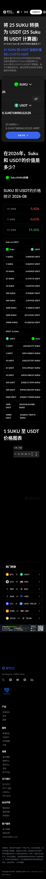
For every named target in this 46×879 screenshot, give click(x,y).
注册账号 (36, 12)
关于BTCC (7, 784)
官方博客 (6, 757)
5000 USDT (8, 406)
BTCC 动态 (7, 788)
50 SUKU (10, 286)
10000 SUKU (12, 322)
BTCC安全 (7, 796)
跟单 (4, 720)
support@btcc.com (10, 837)
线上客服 (6, 829)
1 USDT (9, 346)
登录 (26, 12)
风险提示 (6, 815)
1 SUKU (9, 256)
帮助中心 (6, 761)
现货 (4, 716)
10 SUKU (10, 271)
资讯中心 (6, 764)
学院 (4, 768)
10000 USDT (9, 416)
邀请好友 (6, 733)
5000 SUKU (11, 315)
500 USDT (10, 389)
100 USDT (10, 382)
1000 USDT (11, 397)
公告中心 (6, 792)
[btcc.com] (8, 12)
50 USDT (10, 375)
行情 (4, 745)
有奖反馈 (6, 833)
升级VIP (6, 737)
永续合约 (6, 712)
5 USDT (9, 353)
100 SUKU (10, 293)
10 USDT (10, 360)
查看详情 (21, 135)
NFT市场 (6, 772)
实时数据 (6, 741)
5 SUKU (9, 264)
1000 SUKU (11, 307)
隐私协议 (6, 808)
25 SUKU (10, 278)
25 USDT (10, 368)
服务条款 (6, 812)
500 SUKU (10, 300)
